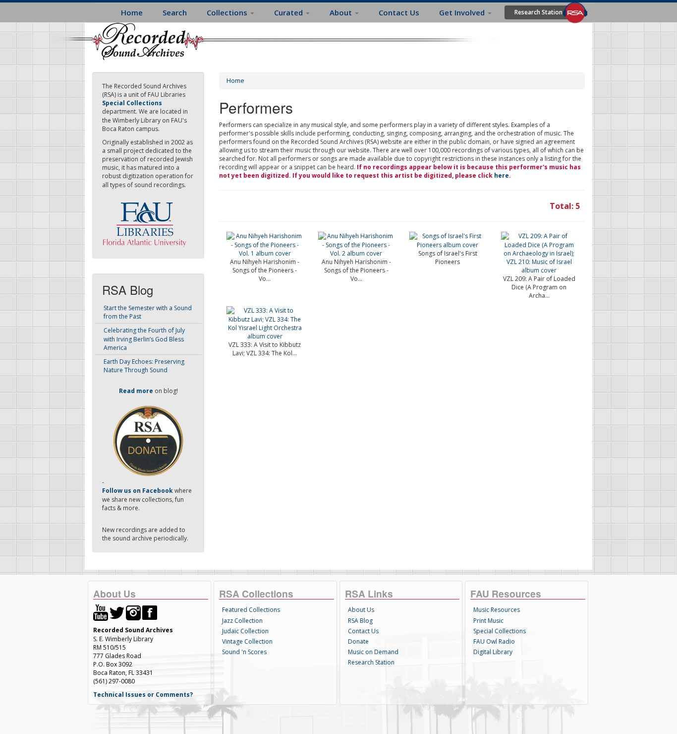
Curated (289, 12)
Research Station (538, 12)
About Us (361, 609)
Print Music (488, 620)
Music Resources (496, 609)
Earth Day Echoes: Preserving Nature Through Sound (144, 365)
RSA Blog (360, 620)
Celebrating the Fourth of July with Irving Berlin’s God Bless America (144, 338)
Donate (358, 641)
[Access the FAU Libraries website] (146, 220)
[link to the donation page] (148, 440)
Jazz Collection (242, 620)
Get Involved (463, 12)
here (501, 175)
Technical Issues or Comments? (143, 694)
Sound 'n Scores (244, 652)
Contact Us (399, 12)
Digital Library (492, 652)
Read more (136, 391)
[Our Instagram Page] (133, 612)
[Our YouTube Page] (100, 612)
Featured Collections (251, 609)
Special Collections (499, 631)
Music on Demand (373, 652)
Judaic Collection (245, 631)
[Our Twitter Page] (117, 612)
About (342, 12)
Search (175, 12)
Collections (228, 12)
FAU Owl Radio (494, 641)
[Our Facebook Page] (149, 612)
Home (132, 12)
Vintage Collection (247, 641)
